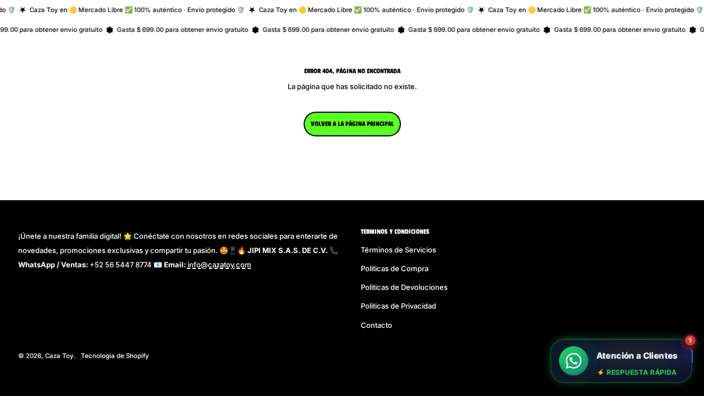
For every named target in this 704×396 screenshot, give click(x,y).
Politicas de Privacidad (398, 305)
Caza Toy (59, 356)
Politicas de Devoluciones (404, 287)
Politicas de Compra (394, 268)
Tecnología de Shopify (115, 356)
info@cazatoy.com (219, 264)
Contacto (376, 325)
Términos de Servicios (398, 249)
